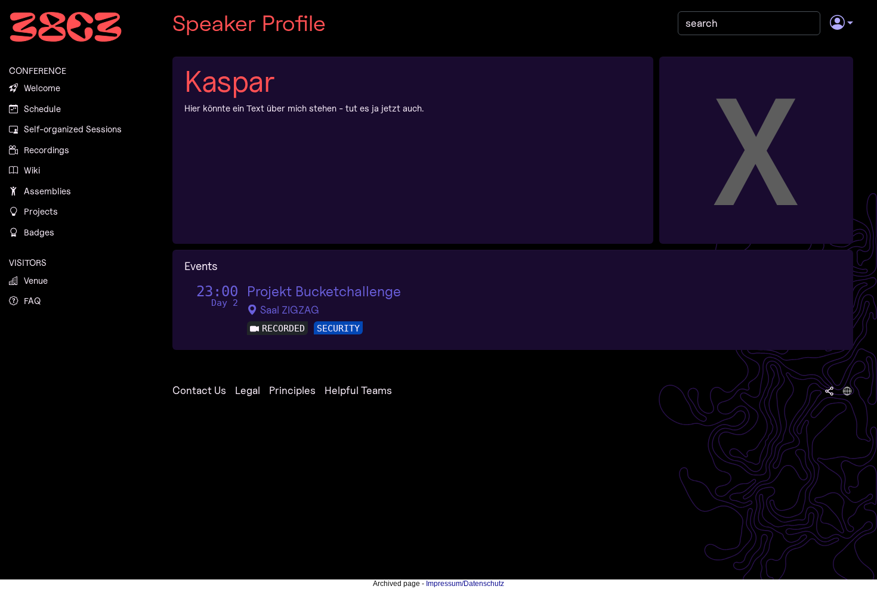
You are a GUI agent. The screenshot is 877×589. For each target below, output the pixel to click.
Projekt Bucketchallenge (324, 291)
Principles (292, 390)
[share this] (829, 390)
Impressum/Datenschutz (465, 583)
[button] (841, 23)
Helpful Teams (358, 390)
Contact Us (199, 390)
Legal (247, 390)
